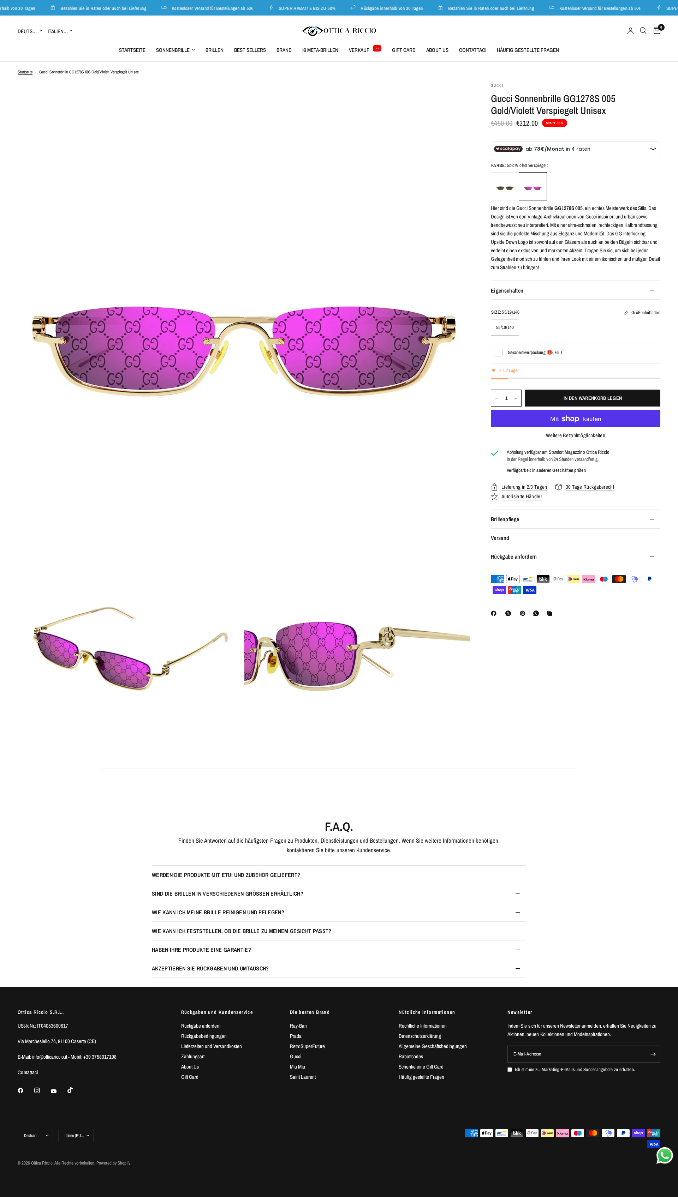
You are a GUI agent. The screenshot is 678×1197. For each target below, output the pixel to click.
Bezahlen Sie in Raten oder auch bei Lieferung (90, 8)
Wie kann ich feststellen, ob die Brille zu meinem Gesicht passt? (241, 931)
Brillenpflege (505, 519)
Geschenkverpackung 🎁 (535, 352)
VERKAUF (359, 50)
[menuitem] (132, 50)
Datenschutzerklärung (420, 1036)
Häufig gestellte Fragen (528, 50)
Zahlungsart (192, 1056)
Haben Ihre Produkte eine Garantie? (201, 950)
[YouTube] (58, 1091)
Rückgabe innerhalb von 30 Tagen (378, 8)
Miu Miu (297, 1066)
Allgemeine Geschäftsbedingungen (433, 1046)
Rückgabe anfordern (514, 556)
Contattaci (472, 50)
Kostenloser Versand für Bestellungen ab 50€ (199, 8)
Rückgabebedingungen (204, 1036)
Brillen (215, 50)
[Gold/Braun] (505, 187)
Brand (284, 50)
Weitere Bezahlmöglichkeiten (575, 436)
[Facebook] (495, 613)
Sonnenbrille (173, 50)
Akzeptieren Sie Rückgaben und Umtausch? (210, 968)
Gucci (295, 1056)
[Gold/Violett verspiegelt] (533, 187)
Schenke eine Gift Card (421, 1066)
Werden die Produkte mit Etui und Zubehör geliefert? (226, 875)
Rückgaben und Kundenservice (217, 1012)
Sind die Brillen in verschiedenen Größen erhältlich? (227, 893)
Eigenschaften (507, 290)
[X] (509, 613)
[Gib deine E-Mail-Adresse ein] (653, 1054)
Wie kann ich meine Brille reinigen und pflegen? (218, 912)
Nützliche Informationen (427, 1012)
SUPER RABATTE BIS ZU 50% (293, 8)
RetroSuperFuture (307, 1046)
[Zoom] (455, 97)
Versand (500, 538)
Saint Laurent (303, 1077)
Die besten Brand (310, 1012)
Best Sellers (250, 50)
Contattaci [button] (28, 1072)
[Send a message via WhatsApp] (664, 1155)
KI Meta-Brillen (320, 50)
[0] (655, 30)
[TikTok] (75, 1090)
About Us (437, 50)
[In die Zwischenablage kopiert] (551, 613)
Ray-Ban (298, 1025)
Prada (296, 1036)
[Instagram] (42, 1090)
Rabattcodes (411, 1056)
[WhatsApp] (537, 613)
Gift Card (404, 50)
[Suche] (643, 30)
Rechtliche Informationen (423, 1025)
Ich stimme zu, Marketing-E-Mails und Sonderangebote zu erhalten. (575, 1069)
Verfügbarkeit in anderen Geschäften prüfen (546, 470)
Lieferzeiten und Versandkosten (211, 1046)
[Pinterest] (524, 613)
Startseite (132, 50)
